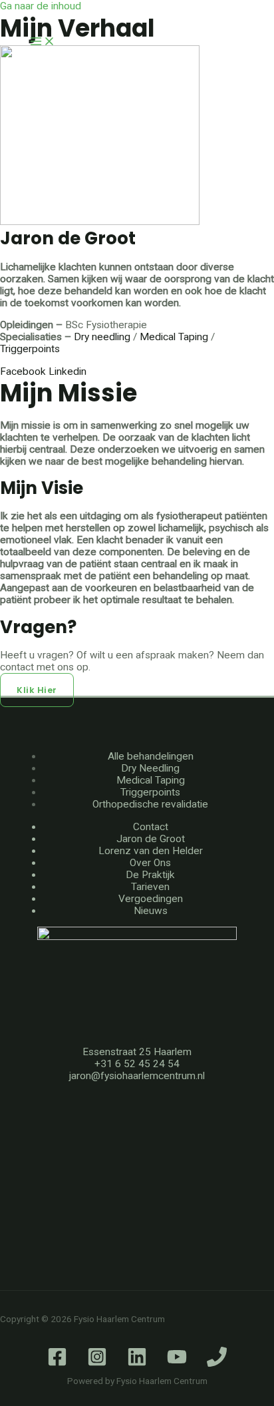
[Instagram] (97, 1363)
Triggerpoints (150, 792)
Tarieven (150, 887)
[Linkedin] (137, 1363)
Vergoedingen (150, 899)
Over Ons (150, 863)
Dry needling (102, 337)
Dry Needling (150, 768)
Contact (150, 827)
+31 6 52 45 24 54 (137, 1064)
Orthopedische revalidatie (150, 804)
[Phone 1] (217, 1363)
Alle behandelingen (151, 756)
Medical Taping (174, 337)
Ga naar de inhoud (40, 6)
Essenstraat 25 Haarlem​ (137, 1052)
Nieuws (151, 911)
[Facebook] (57, 1363)
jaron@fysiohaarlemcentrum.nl (137, 1076)
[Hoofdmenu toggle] (42, 42)
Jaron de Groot (150, 839)
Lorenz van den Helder (150, 851)
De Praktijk (150, 875)
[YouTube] (177, 1363)
